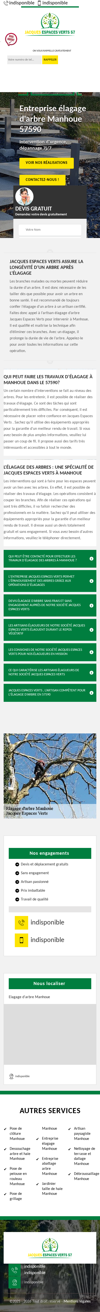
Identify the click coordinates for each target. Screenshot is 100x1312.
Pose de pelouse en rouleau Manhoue (18, 1176)
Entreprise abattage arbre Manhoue (50, 1166)
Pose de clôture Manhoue (17, 1134)
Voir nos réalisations (46, 163)
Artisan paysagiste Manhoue (82, 1134)
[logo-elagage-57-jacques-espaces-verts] (50, 23)
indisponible (21, 3)
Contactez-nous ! (42, 180)
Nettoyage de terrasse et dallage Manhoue (84, 1156)
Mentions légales (77, 1301)
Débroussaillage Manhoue (85, 1176)
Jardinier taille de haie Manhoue (52, 1189)
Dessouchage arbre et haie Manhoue (20, 1154)
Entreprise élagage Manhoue (50, 1144)
